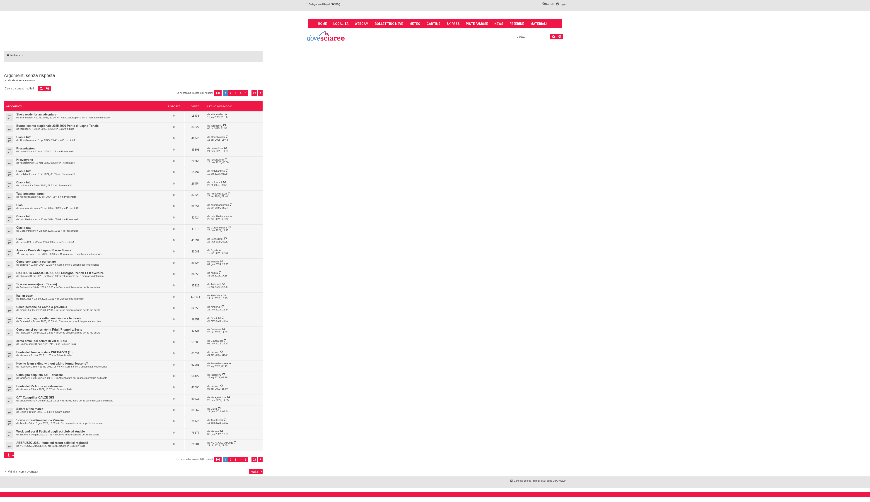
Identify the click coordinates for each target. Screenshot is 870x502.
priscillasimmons (29, 219)
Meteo (414, 24)
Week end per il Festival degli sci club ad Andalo (50, 431)
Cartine (433, 24)
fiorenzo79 (25, 128)
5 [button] (245, 93)
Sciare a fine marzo (30, 409)
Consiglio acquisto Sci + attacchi (39, 375)
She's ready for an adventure (36, 114)
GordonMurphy (28, 230)
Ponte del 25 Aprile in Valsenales (39, 386)
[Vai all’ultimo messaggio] (226, 114)
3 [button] (235, 93)
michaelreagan (28, 196)
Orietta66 (25, 321)
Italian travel (25, 295)
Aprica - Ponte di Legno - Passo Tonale (43, 250)
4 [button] (240, 93)
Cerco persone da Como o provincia (41, 307)
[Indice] (326, 36)
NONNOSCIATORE (31, 445)
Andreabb (25, 287)
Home (322, 24)
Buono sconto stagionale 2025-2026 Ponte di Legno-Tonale (57, 125)
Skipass (453, 24)
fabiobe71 (25, 378)
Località (340, 24)
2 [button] (230, 93)
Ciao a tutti (23, 137)
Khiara (23, 276)
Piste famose (477, 24)
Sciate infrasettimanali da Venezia (40, 420)
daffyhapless (27, 174)
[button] (218, 93)
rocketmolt (25, 185)
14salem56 (26, 423)
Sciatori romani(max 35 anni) (36, 284)
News (498, 24)
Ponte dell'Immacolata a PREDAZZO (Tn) (44, 352)
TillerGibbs (25, 298)
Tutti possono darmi (30, 193)
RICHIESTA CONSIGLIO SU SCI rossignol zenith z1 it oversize (60, 273)
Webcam (361, 24)
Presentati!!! (68, 140)
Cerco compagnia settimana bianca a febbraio (48, 318)
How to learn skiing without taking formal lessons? (52, 363)
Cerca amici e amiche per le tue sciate (81, 254)
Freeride (517, 24)
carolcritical (26, 151)
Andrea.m (25, 332)
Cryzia (28, 254)
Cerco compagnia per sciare (36, 261)
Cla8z (23, 412)
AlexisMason (27, 140)
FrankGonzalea (28, 366)
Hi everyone (24, 159)
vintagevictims (27, 400)
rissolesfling (26, 162)
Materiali (538, 24)
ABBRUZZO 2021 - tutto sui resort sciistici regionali (52, 442)
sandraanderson (29, 208)
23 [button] (254, 93)
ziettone (24, 355)
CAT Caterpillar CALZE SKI (35, 397)
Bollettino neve (389, 24)
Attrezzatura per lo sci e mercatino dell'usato (85, 117)
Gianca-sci (26, 344)
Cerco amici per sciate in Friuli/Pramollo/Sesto (49, 329)
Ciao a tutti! (24, 171)
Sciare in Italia (66, 128)
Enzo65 (24, 264)
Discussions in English (72, 298)
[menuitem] (335, 4)
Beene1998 (26, 242)
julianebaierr (26, 117)
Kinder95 (24, 310)
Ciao (19, 205)
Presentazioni (26, 148)
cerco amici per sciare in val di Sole (41, 341)
